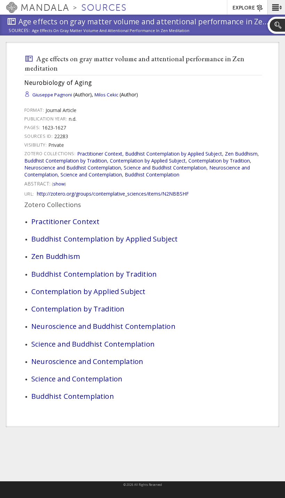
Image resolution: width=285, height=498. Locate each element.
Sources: (19, 31)
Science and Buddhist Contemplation (165, 167)
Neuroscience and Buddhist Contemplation (72, 167)
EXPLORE (244, 7)
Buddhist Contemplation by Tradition (65, 160)
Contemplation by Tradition (219, 160)
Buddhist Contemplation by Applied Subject (173, 153)
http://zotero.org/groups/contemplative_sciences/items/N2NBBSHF (113, 193)
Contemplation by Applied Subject (148, 160)
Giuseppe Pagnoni (52, 95)
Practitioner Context (99, 153)
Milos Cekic (106, 95)
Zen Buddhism (241, 153)
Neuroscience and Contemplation (87, 361)
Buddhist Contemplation (152, 174)
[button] (276, 7)
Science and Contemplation (91, 174)
